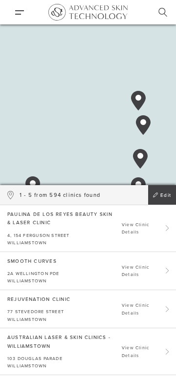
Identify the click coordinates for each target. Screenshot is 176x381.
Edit (165, 194)
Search (162, 12)
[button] (140, 158)
